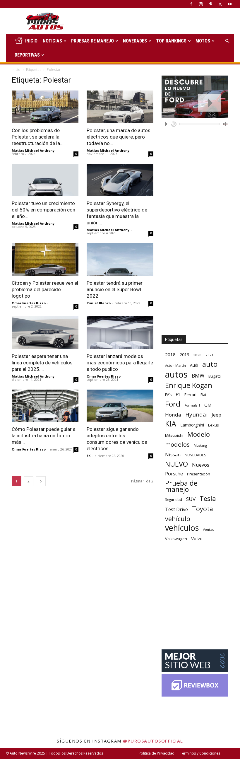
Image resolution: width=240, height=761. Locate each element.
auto (209, 364)
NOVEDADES (135, 41)
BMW (198, 376)
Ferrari (190, 394)
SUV (191, 499)
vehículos (182, 528)
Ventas (208, 529)
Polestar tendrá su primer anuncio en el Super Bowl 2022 (115, 289)
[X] (220, 4)
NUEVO (176, 464)
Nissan (173, 454)
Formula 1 (192, 405)
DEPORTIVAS (27, 55)
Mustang (200, 445)
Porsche (174, 474)
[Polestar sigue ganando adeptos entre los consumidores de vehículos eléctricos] (120, 406)
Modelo (198, 434)
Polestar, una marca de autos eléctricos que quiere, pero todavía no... (118, 136)
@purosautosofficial (153, 741)
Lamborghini (192, 425)
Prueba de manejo (181, 486)
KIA (170, 424)
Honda (173, 415)
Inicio (16, 69)
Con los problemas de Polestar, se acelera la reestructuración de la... (38, 136)
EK (88, 455)
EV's (168, 394)
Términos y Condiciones (200, 753)
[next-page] (41, 481)
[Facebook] (191, 4)
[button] (227, 41)
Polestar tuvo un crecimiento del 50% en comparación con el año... (43, 209)
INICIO (31, 41)
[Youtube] (229, 4)
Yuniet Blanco (99, 303)
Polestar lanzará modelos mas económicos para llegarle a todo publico (120, 362)
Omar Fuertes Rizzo (29, 303)
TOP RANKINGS (171, 41)
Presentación (198, 474)
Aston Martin (175, 365)
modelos (177, 444)
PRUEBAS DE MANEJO (92, 41)
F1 (178, 394)
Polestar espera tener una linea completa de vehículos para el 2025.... (42, 362)
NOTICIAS (52, 41)
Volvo (197, 538)
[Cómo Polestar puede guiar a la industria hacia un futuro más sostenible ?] (45, 406)
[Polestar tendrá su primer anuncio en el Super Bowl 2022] (120, 259)
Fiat (203, 394)
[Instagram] (200, 4)
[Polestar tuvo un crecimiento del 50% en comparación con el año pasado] (45, 180)
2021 (209, 355)
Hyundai (196, 415)
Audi (194, 365)
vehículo (177, 519)
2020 (197, 355)
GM (208, 405)
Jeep (216, 415)
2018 (170, 354)
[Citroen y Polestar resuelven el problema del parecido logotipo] (45, 259)
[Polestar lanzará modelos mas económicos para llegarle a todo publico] (120, 332)
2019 (184, 354)
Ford (172, 404)
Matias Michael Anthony (33, 150)
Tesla (208, 498)
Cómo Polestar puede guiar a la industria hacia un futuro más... (44, 435)
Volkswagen (176, 538)
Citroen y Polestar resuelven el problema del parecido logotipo (45, 289)
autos (176, 374)
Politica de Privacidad (156, 753)
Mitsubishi (174, 435)
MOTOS (203, 41)
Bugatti (214, 376)
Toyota (202, 509)
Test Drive (176, 509)
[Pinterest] (210, 4)
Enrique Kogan (188, 385)
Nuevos (200, 465)
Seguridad (173, 499)
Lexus (213, 425)
